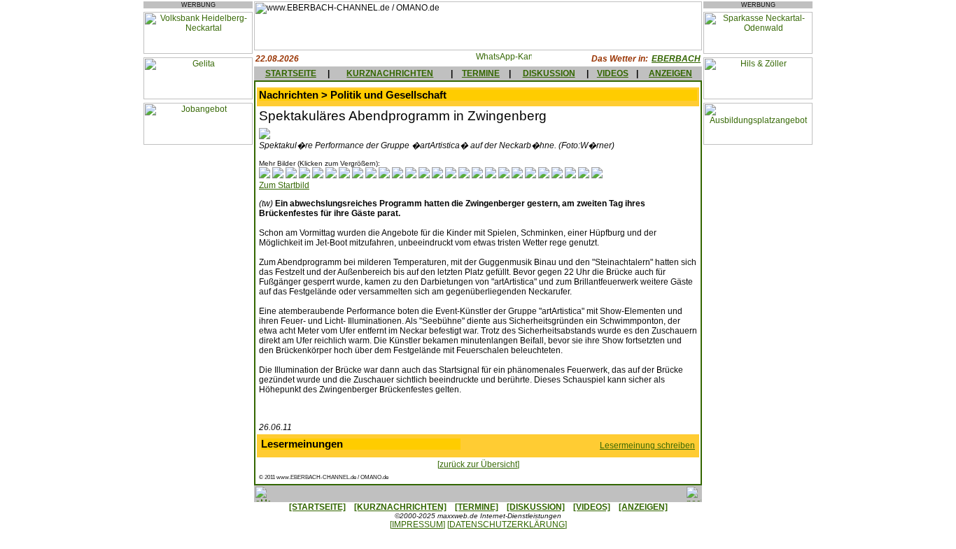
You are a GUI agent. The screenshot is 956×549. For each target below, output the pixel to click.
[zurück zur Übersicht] (478, 464)
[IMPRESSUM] (417, 524)
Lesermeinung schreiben (647, 445)
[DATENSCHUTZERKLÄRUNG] (507, 524)
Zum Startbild (284, 185)
